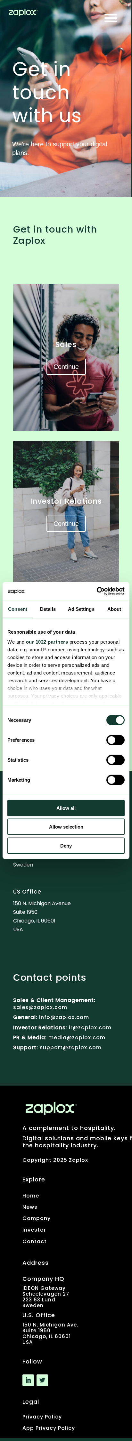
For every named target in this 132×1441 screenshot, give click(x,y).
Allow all (66, 808)
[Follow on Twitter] (42, 1380)
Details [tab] (48, 608)
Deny (66, 845)
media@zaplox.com (76, 1037)
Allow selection (66, 827)
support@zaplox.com (71, 1047)
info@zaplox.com (64, 1017)
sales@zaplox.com (40, 1007)
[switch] (115, 740)
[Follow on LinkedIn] (28, 1380)
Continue (66, 366)
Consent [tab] (17, 608)
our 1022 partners (47, 642)
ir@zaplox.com (89, 1027)
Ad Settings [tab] (81, 608)
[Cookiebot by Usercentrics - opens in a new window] (97, 591)
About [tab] (114, 608)
